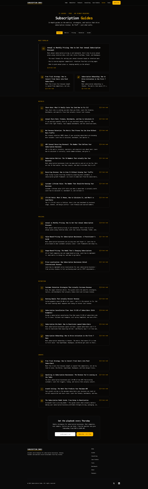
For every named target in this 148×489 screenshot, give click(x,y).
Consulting (87, 2)
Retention (81, 32)
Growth (89, 32)
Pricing (74, 32)
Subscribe (116, 2)
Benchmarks (94, 466)
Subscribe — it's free (85, 434)
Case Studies (96, 2)
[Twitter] (113, 483)
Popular (59, 32)
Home (66, 2)
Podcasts (80, 2)
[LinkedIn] (119, 483)
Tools (108, 2)
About (92, 469)
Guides (103, 2)
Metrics (66, 32)
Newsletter (73, 2)
